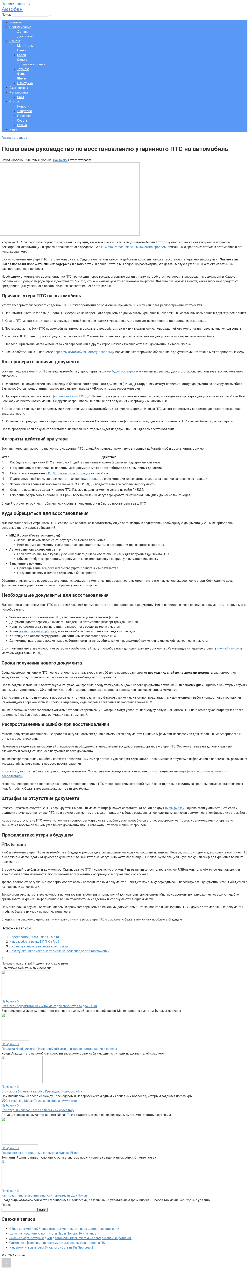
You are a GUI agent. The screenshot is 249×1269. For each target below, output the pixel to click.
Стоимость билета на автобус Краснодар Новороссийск (42, 1091)
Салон (21, 55)
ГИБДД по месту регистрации (68, 473)
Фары (21, 74)
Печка (21, 50)
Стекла (22, 60)
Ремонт (14, 41)
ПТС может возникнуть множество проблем (133, 247)
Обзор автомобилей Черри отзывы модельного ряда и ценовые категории (64, 1229)
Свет (20, 97)
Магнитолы (25, 46)
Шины (21, 78)
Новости (23, 106)
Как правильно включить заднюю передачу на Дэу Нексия (45, 1195)
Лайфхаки (24, 111)
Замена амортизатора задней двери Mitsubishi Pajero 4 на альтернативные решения (70, 1238)
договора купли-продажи (37, 631)
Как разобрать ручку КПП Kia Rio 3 (34, 941)
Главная (15, 22)
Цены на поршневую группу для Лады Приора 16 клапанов (52, 1233)
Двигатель (25, 36)
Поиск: (7, 14)
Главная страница (14, 137)
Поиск (6, 1205)
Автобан (12, 9)
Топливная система (31, 64)
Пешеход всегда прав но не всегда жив (38, 946)
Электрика (25, 83)
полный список (228, 648)
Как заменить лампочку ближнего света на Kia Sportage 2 (51, 1247)
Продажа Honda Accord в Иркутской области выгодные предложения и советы (59, 1049)
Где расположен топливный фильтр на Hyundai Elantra (40, 1153)
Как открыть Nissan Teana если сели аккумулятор (38, 1110)
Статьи (14, 102)
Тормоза (23, 69)
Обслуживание (20, 27)
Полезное (24, 116)
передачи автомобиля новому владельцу (84, 352)
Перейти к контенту (16, 4)
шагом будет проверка (118, 371)
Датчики (23, 32)
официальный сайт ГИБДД (70, 396)
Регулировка (18, 92)
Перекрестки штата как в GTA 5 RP (34, 937)
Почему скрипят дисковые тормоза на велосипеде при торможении (59, 951)
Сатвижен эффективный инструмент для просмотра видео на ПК (49, 1006)
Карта (13, 130)
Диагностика (18, 88)
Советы (22, 120)
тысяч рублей (174, 808)
